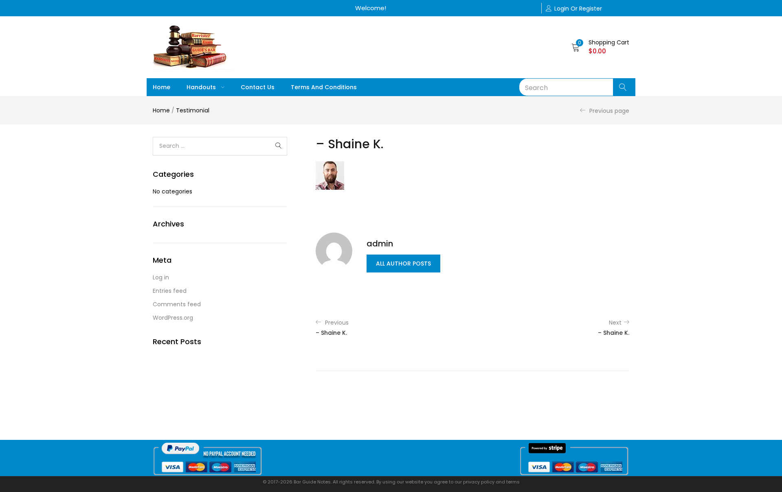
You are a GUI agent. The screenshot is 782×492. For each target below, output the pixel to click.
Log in (161, 277)
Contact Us (258, 87)
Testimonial (192, 110)
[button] (600, 47)
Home (161, 87)
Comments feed (177, 304)
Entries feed (170, 291)
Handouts (202, 87)
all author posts (403, 263)
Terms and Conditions (324, 87)
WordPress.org (173, 318)
